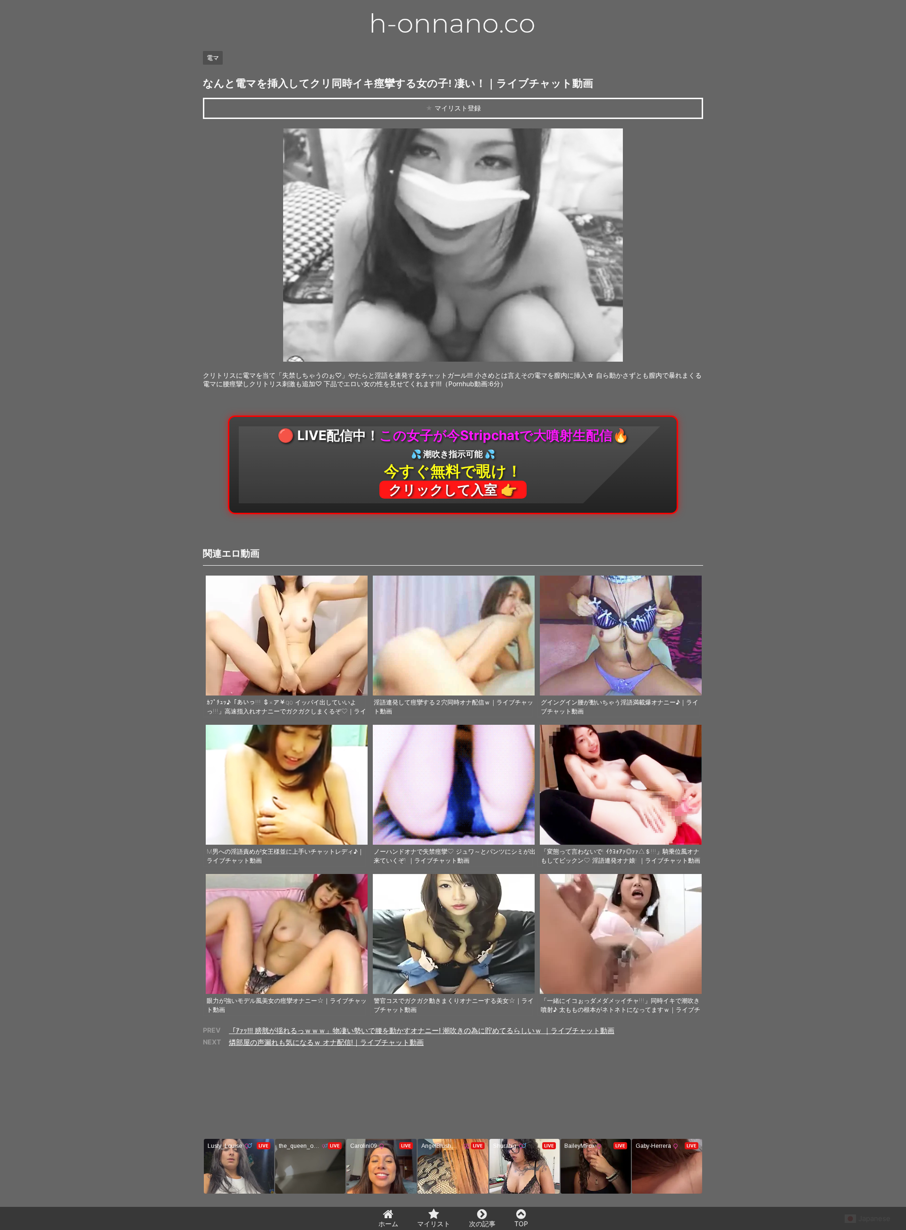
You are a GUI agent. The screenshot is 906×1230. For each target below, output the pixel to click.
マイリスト (433, 1224)
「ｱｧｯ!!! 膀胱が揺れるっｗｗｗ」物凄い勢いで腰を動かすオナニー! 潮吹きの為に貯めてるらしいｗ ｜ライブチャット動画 (421, 1030)
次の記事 (482, 1224)
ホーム (388, 1224)
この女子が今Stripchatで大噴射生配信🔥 (453, 462)
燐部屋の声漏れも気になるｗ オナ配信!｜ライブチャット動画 (326, 1042)
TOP (521, 1224)
